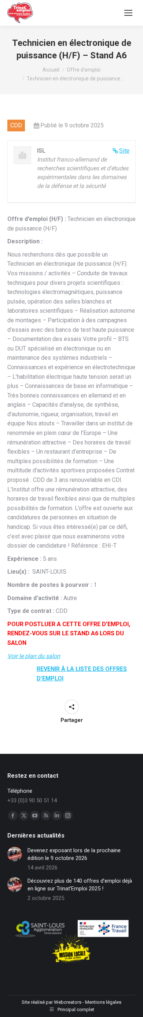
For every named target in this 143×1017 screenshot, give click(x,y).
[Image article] (14, 854)
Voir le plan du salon (33, 656)
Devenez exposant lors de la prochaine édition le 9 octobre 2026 (74, 854)
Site (124, 150)
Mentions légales (103, 1002)
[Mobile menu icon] (128, 13)
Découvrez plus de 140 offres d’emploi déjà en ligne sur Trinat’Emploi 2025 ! (79, 885)
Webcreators (67, 1002)
